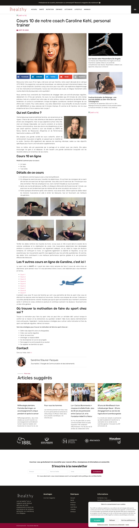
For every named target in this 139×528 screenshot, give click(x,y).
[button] (51, 53)
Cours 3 (23, 279)
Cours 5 (23, 284)
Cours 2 (23, 277)
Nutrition (50, 9)
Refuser (112, 520)
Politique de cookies (102, 524)
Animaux (87, 9)
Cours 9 (23, 293)
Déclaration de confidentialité (117, 524)
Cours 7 (22, 288)
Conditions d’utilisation (104, 500)
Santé (41, 9)
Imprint (127, 524)
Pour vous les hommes (53, 405)
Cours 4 (23, 281)
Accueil (34, 9)
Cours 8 (23, 290)
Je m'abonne (97, 471)
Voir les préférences (128, 520)
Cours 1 (22, 274)
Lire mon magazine (49, 498)
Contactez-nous (102, 498)
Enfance (59, 9)
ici (31, 352)
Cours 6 (23, 286)
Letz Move (68, 9)
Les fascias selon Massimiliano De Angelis (104, 59)
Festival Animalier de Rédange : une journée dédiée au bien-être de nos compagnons (102, 99)
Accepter (97, 520)
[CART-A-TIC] (22, 16)
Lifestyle (78, 9)
